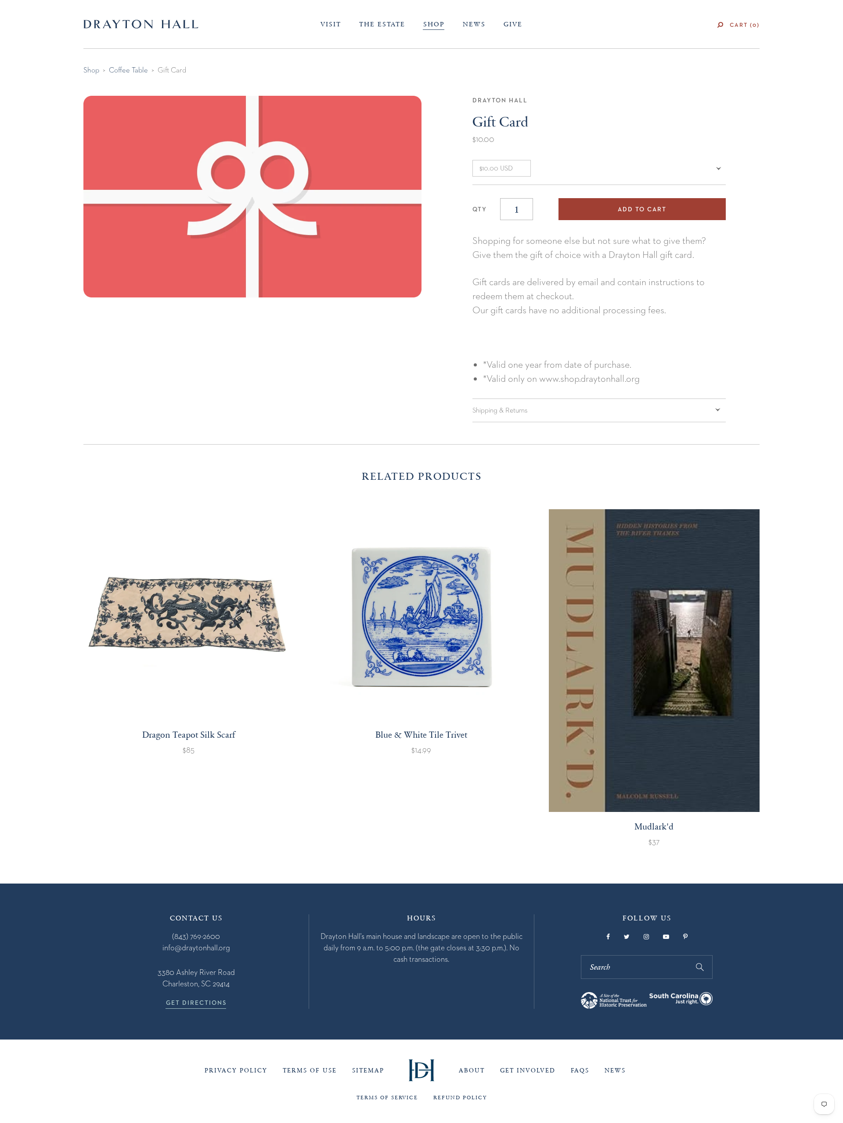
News (474, 24)
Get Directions (196, 1003)
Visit (331, 24)
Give (513, 24)
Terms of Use (310, 1070)
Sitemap (368, 1070)
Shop (434, 24)
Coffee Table (128, 70)
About (472, 1070)
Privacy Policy (236, 1070)
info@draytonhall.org (196, 947)
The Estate (382, 24)
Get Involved (527, 1070)
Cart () (745, 25)
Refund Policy (460, 1097)
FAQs (580, 1070)
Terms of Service (387, 1097)
